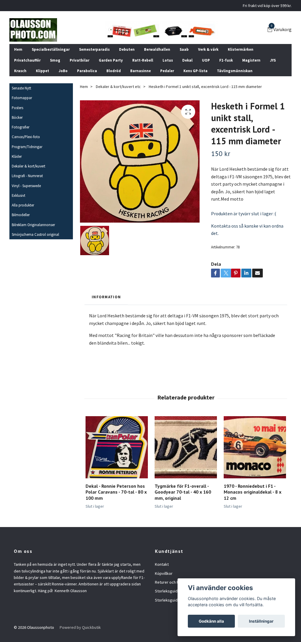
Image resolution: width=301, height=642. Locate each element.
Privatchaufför (27, 60)
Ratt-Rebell (142, 60)
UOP (206, 60)
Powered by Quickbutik (80, 627)
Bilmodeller (21, 214)
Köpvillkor (164, 573)
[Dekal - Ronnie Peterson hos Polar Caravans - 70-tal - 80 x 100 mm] (117, 447)
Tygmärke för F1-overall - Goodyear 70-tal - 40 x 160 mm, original (183, 492)
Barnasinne (140, 70)
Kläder (17, 156)
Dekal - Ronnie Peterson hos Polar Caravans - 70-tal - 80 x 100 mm (116, 492)
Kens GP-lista (195, 70)
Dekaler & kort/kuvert (28, 166)
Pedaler (167, 70)
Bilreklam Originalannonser (33, 224)
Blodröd (113, 70)
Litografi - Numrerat (27, 175)
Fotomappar (22, 97)
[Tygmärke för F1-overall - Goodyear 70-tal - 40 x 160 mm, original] (186, 447)
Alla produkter (23, 205)
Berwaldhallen (157, 49)
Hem (18, 49)
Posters (17, 107)
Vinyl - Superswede (26, 185)
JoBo (63, 70)
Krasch (20, 70)
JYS (273, 60)
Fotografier (20, 127)
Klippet (42, 70)
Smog (55, 60)
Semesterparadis (94, 49)
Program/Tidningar (27, 146)
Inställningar (261, 621)
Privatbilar (79, 60)
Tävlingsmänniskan (234, 70)
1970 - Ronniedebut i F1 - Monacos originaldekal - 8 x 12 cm (252, 492)
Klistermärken (240, 49)
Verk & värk (208, 49)
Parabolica (87, 70)
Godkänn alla (211, 621)
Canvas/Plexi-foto (26, 136)
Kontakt (162, 564)
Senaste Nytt (21, 88)
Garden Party (111, 60)
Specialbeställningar (51, 49)
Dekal (187, 60)
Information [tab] (106, 296)
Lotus (168, 60)
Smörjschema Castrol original (35, 234)
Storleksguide (167, 591)
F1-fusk (226, 60)
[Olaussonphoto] (33, 30)
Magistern (251, 60)
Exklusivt (18, 195)
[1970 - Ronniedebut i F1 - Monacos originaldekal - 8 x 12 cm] (255, 447)
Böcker (17, 117)
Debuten (127, 49)
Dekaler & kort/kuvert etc (118, 86)
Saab (184, 49)
